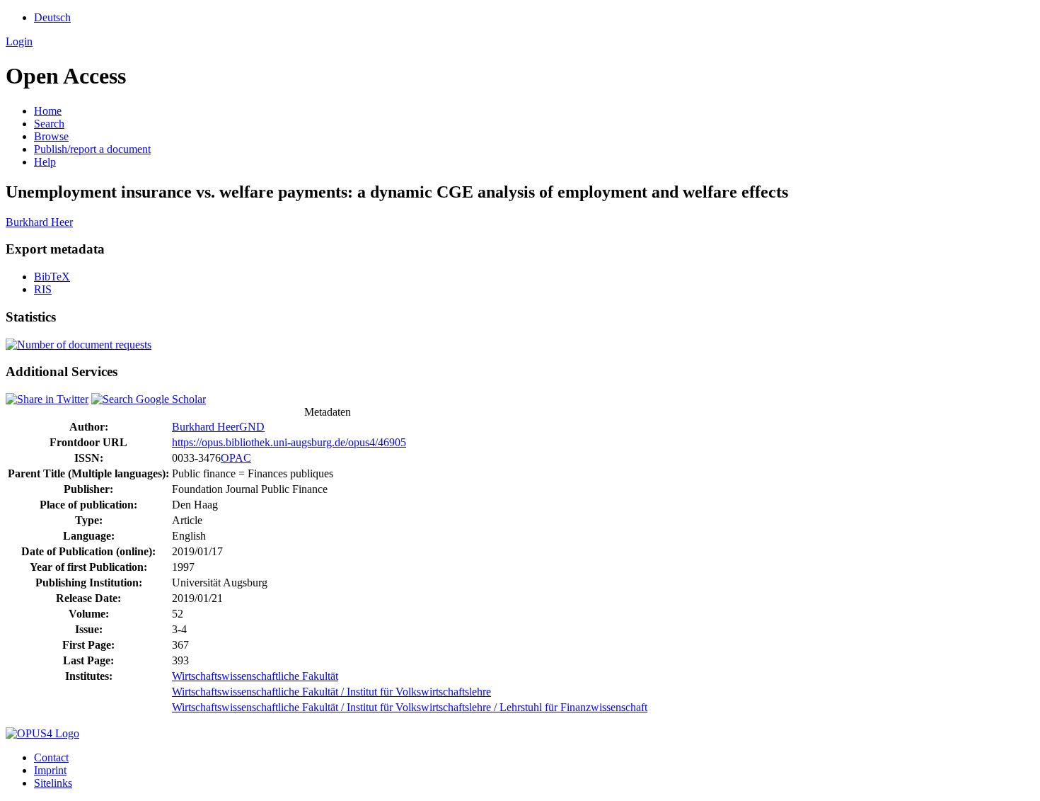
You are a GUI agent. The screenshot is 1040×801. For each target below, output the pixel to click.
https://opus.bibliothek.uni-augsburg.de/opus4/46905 (289, 442)
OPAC (236, 458)
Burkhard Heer (39, 222)
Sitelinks (53, 783)
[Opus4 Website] (42, 733)
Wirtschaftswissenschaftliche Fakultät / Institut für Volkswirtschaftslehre (331, 692)
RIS (43, 289)
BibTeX (52, 277)
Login (19, 41)
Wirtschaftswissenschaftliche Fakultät (255, 676)
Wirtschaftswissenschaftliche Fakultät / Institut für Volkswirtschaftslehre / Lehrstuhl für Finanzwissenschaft (409, 707)
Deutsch (52, 17)
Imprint (50, 770)
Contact (51, 757)
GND (252, 427)
